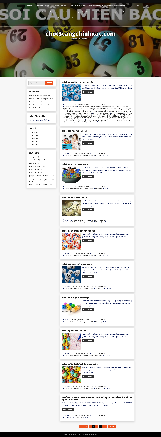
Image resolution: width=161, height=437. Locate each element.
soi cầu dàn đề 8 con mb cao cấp (77, 82)
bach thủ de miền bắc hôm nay (88, 106)
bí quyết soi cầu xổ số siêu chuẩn (37, 18)
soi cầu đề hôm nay (84, 120)
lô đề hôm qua (90, 119)
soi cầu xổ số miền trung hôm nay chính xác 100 (72, 12)
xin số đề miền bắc (80, 122)
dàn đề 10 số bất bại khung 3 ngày (83, 114)
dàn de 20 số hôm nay (99, 110)
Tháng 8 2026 (34, 132)
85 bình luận (99, 255)
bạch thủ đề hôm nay (104, 106)
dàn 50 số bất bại (90, 108)
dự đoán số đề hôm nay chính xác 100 (80, 117)
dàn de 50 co (124, 111)
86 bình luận (99, 188)
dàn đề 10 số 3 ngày (117, 113)
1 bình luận (79, 417)
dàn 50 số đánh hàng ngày (104, 108)
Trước (82, 426)
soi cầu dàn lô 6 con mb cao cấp (40, 108)
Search (49, 83)
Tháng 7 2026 (34, 135)
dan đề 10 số (106, 113)
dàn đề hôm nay (93, 116)
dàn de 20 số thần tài (75, 111)
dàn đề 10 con (97, 113)
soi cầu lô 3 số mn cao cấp (74, 131)
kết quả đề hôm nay (79, 119)
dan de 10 (89, 110)
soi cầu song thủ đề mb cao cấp (40, 105)
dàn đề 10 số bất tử (100, 114)
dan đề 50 (77, 116)
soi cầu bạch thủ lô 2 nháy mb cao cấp (42, 99)
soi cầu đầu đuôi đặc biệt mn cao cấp (80, 364)
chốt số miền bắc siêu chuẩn (116, 6)
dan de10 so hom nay (85, 113)
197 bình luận (99, 388)
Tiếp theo (112, 426)
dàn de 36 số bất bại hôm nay (102, 111)
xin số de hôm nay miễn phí (99, 120)
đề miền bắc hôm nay (99, 117)
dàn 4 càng (74, 108)
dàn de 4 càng (115, 111)
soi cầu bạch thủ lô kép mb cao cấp (41, 102)
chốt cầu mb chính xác (99, 105)
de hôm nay (102, 116)
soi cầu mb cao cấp (42, 6)
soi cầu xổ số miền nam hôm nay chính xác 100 (86, 6)
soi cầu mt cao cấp (59, 6)
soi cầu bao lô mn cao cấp (74, 197)
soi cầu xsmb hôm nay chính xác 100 (38, 12)
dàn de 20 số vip (87, 111)
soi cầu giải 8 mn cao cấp (74, 330)
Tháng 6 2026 (34, 138)
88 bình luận (99, 222)
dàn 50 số (81, 108)
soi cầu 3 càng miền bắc (75, 18)
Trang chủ (29, 6)
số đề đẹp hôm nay (101, 119)
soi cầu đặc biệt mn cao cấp (75, 297)
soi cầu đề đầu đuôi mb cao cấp (40, 96)
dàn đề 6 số (84, 116)
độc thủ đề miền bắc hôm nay (115, 117)
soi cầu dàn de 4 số (71, 120)
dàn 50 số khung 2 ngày (119, 108)
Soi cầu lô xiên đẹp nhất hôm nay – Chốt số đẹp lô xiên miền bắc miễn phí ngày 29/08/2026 (97, 398)
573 (105, 426)
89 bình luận (99, 155)
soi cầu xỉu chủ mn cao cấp (75, 164)
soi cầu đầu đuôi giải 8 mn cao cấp (78, 230)
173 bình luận (99, 288)
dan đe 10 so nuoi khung (114, 114)
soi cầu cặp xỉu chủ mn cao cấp (77, 264)
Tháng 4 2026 (34, 144)
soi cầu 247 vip (58, 18)
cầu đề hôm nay (117, 106)
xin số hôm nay (91, 122)
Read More (87, 92)
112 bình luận (102, 122)
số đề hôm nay (112, 119)
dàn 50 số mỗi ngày (79, 110)
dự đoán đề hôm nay (113, 116)
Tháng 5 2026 (34, 141)
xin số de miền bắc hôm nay (116, 120)
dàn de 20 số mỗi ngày (113, 110)
